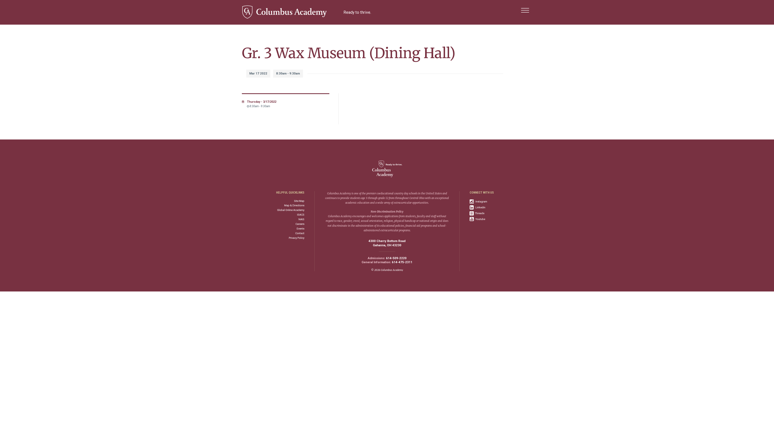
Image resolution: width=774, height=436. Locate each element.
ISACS (300, 214)
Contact (299, 233)
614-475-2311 (402, 262)
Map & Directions (294, 205)
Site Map (299, 200)
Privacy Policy (296, 237)
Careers (299, 223)
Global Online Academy (290, 210)
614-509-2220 (396, 258)
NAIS (301, 219)
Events (300, 228)
